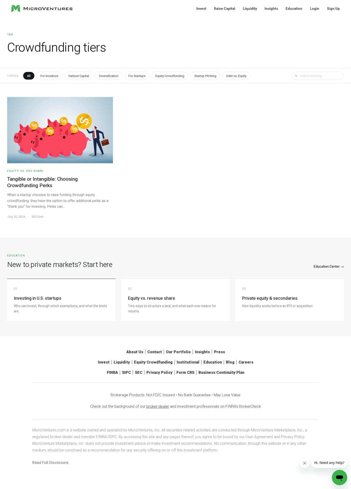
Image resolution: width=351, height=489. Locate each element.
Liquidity (250, 9)
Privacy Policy (159, 372)
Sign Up (333, 9)
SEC (138, 372)
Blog (230, 362)
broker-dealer (157, 406)
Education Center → (329, 266)
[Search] (296, 76)
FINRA (112, 372)
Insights (271, 9)
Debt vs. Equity (236, 76)
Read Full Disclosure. (50, 462)
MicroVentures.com (48, 430)
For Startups (136, 76)
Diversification (108, 76)
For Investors (49, 76)
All (29, 76)
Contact (154, 352)
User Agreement (259, 437)
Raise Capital (224, 9)
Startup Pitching (205, 76)
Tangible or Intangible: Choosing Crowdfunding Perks (42, 182)
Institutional (188, 362)
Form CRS (185, 372)
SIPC (126, 372)
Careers (246, 362)
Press (219, 352)
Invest (201, 9)
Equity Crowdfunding (169, 76)
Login (314, 9)
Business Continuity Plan (221, 372)
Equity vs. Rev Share (25, 171)
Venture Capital (78, 76)
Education (294, 9)
